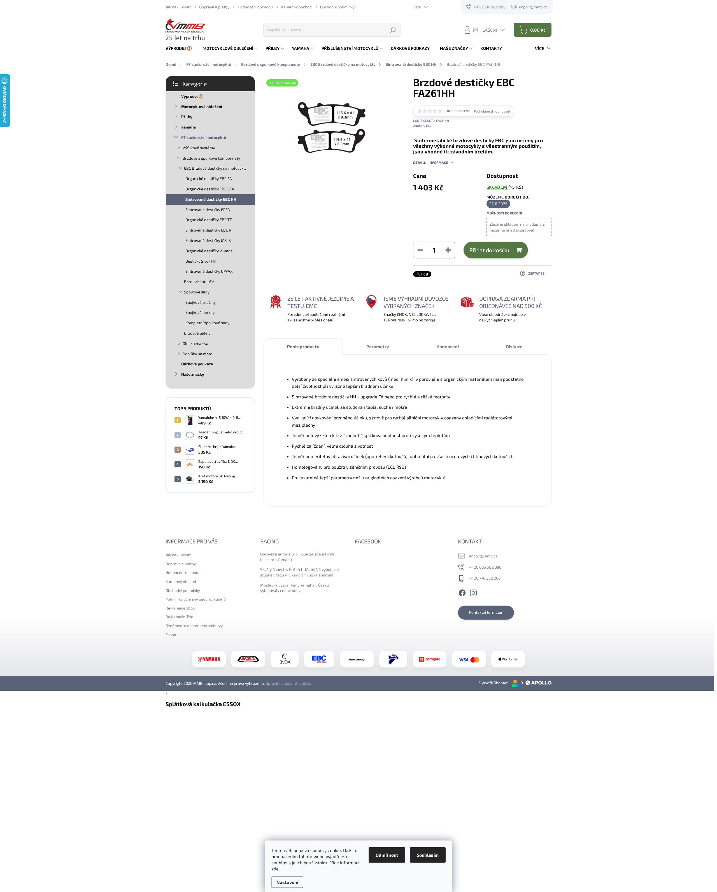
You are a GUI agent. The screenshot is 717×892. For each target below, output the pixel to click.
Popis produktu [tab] (303, 346)
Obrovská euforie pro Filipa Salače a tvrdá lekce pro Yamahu (297, 557)
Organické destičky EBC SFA (209, 188)
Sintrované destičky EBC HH (210, 199)
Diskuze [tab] (514, 346)
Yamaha (188, 127)
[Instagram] (473, 592)
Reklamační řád (179, 616)
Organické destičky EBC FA (208, 178)
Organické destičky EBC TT (208, 219)
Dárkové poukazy (197, 363)
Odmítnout (387, 855)
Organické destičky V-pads (208, 250)
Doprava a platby (214, 6)
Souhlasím (428, 855)
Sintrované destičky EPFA (207, 209)
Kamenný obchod (296, 6)
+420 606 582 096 (485, 567)
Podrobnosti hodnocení (492, 111)
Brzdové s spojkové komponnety (211, 158)
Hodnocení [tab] (447, 346)
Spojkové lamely (200, 312)
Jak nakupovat (178, 6)
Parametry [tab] (377, 346)
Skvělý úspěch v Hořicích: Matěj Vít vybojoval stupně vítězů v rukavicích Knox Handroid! (299, 572)
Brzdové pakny (197, 333)
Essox (171, 634)
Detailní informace (430, 162)
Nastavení (287, 882)
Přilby (186, 116)
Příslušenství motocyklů (203, 137)
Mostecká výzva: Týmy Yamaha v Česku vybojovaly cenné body (294, 588)
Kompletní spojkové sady (207, 322)
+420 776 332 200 (484, 578)
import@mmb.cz (483, 556)
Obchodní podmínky (337, 6)
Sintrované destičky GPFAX (209, 271)
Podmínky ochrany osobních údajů (196, 599)
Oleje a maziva (195, 343)
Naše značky (192, 374)
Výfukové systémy (199, 147)
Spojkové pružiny (200, 302)
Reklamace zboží (180, 608)
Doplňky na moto (197, 353)
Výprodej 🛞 (192, 96)
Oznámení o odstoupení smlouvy (194, 625)
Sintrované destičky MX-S (208, 240)
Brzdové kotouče (199, 281)
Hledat (393, 29)
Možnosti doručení (504, 213)
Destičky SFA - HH (200, 261)
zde (275, 868)
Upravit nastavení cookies (288, 683)
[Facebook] (462, 592)
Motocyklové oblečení (201, 106)
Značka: (422, 125)
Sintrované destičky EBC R (208, 230)
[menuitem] (181, 48)
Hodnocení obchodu (255, 6)
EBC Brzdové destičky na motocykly (215, 168)
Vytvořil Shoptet (493, 682)
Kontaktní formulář (486, 612)
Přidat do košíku (489, 250)
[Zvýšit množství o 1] (448, 250)
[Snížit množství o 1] (420, 250)
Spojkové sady (196, 291)
